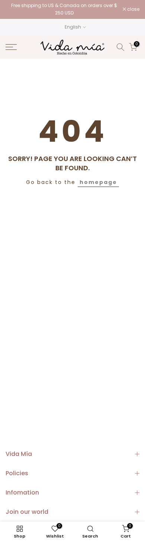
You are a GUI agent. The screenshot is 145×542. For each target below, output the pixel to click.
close (132, 9)
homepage (98, 182)
